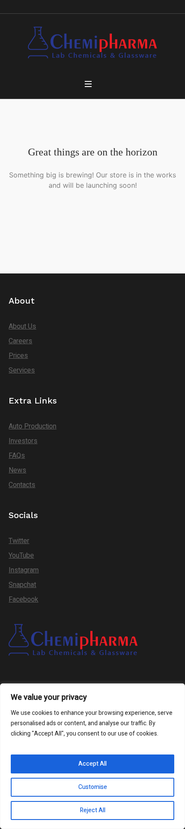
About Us (22, 326)
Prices (18, 356)
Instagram (24, 570)
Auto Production (32, 426)
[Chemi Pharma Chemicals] (92, 44)
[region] (92, 756)
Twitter (19, 541)
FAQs (17, 455)
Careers (20, 341)
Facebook (23, 599)
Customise (92, 787)
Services (22, 370)
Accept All (92, 763)
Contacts (22, 485)
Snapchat (22, 585)
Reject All (92, 810)
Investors (23, 441)
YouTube (21, 555)
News (17, 470)
